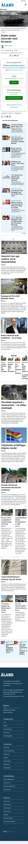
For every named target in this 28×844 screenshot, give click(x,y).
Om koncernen (7, 789)
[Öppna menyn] (25, 4)
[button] (2, 356)
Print (5, 722)
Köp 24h (14, 82)
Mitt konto (23, 1)
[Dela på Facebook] (10, 55)
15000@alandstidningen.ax (13, 708)
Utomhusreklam (8, 729)
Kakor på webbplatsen (9, 786)
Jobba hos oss (7, 783)
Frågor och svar (7, 811)
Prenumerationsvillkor (9, 821)
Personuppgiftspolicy (9, 779)
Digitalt (5, 726)
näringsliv (18, 113)
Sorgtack (6, 758)
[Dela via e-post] (15, 55)
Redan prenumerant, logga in (14, 65)
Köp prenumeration (14, 98)
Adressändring (7, 808)
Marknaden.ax (7, 768)
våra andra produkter (17, 70)
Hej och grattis (7, 761)
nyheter (4, 113)
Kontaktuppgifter (8, 736)
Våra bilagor (7, 732)
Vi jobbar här (7, 801)
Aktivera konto (14, 107)
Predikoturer (7, 764)
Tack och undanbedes (9, 751)
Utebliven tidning (8, 818)
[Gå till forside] (7, 4)
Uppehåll (6, 815)
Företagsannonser (8, 719)
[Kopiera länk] (17, 55)
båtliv (11, 113)
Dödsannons (7, 754)
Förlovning (6, 747)
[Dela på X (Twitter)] (13, 55)
